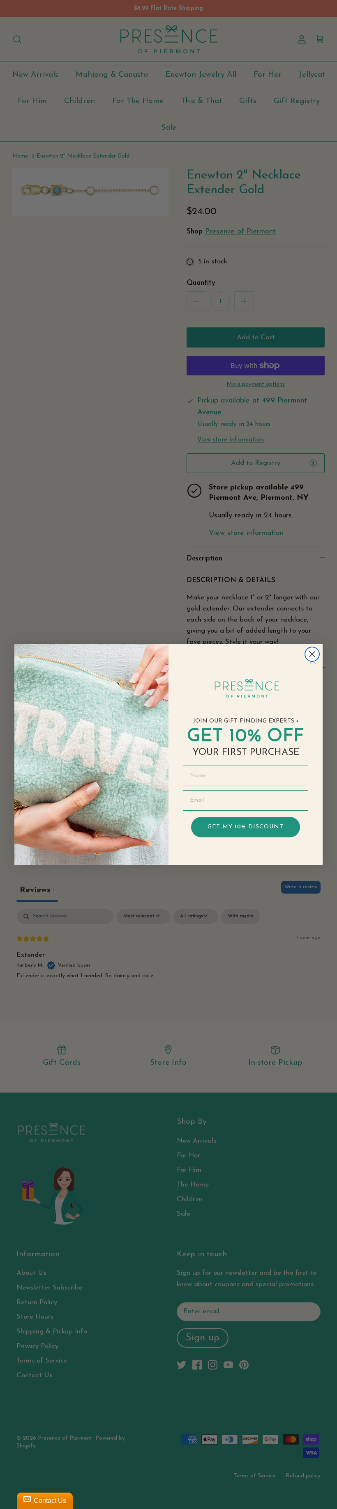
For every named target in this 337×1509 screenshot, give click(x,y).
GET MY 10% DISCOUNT (246, 827)
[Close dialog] (312, 654)
